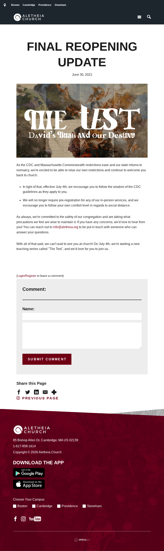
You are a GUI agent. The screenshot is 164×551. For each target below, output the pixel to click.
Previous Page (40, 398)
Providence (44, 5)
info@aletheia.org (65, 227)
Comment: (34, 289)
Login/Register (26, 275)
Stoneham (60, 5)
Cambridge (29, 5)
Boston (15, 5)
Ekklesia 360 (82, 540)
